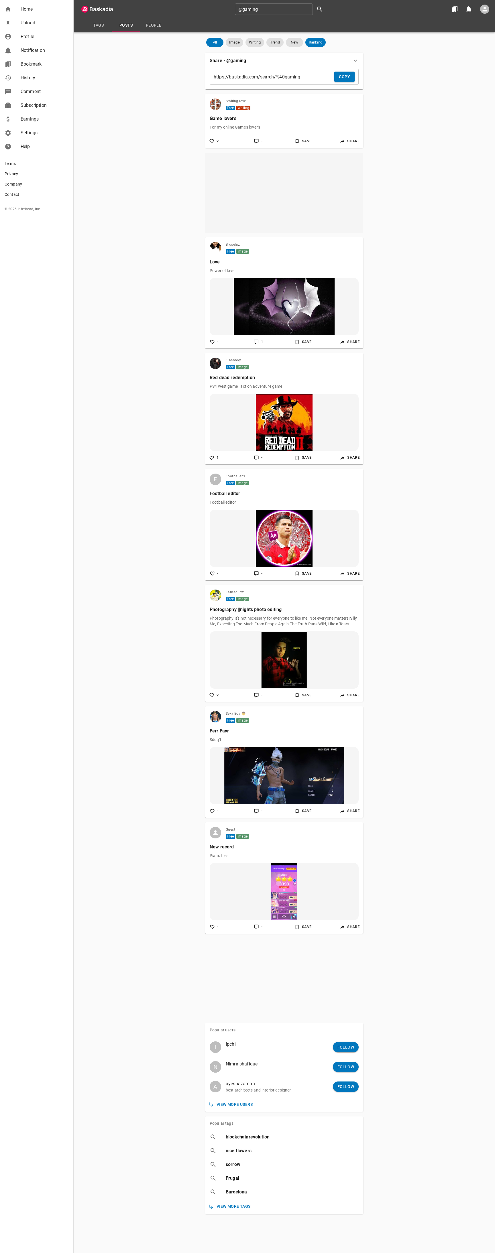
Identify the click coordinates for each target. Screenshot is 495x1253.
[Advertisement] (284, 193)
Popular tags (221, 1123)
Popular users (222, 1030)
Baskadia (101, 9)
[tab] (98, 25)
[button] (36, 9)
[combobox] (281, 9)
